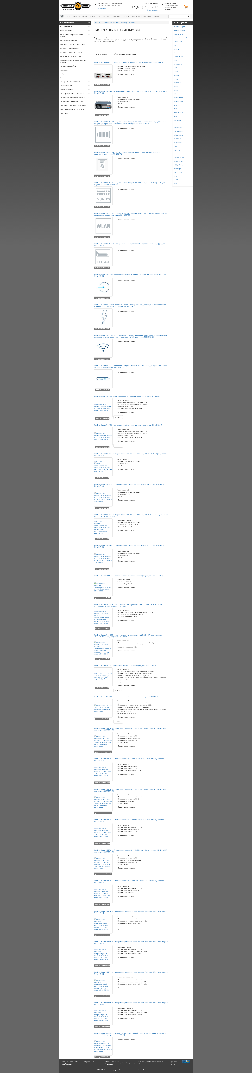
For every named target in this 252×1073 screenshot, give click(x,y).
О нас (68, 16)
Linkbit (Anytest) (179, 135)
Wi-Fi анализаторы (66, 27)
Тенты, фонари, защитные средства (72, 93)
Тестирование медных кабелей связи (72, 97)
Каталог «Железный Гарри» (141, 16)
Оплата (173, 1063)
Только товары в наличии (126, 54)
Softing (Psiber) (178, 165)
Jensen (176, 124)
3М (175, 45)
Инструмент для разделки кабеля (71, 52)
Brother (176, 71)
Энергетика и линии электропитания (72, 109)
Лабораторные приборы (68, 66)
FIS (175, 94)
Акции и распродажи (80, 16)
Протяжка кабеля (66, 86)
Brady (175, 68)
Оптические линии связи (68, 78)
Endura (176, 86)
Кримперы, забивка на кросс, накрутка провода (73, 61)
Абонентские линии (66, 31)
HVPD (175, 116)
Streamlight (177, 169)
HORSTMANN (178, 113)
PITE (175, 154)
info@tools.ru (102, 8)
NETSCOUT (177, 139)
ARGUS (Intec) (178, 57)
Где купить (106, 16)
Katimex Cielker (178, 131)
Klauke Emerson (179, 34)
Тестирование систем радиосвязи (71, 101)
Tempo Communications (181, 38)
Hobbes (176, 109)
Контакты (126, 16)
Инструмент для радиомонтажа (70, 48)
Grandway (177, 105)
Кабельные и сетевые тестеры (70, 56)
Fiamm (176, 90)
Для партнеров (95, 16)
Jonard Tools (178, 127)
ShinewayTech (178, 161)
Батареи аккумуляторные (68, 40)
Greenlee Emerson (179, 30)
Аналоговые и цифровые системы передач (71, 35)
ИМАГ (176, 184)
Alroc (175, 53)
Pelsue (176, 146)
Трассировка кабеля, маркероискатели (73, 105)
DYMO (176, 79)
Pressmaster (178, 150)
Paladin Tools (178, 42)
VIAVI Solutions (178, 172)
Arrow (175, 60)
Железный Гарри (179, 27)
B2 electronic (178, 64)
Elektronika (177, 83)
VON (175, 176)
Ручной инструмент (66, 90)
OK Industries (178, 142)
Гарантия (174, 1061)
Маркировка (64, 70)
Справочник (64, 113)
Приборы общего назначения (70, 82)
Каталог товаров (67, 23)
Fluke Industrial (178, 98)
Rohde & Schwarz (179, 157)
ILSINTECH (177, 120)
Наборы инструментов (67, 74)
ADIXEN (176, 49)
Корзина (156, 16)
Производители (180, 23)
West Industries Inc (180, 180)
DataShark (177, 75)
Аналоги (118, 417)
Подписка (116, 16)
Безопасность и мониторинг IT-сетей (72, 44)
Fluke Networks (179, 101)
